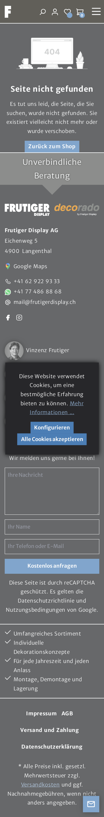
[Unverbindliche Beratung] (91, 804)
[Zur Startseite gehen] (5, 12)
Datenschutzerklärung (52, 747)
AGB (67, 713)
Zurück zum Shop (52, 146)
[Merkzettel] (67, 12)
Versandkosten (40, 785)
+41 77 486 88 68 (38, 291)
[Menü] (96, 11)
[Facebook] (8, 317)
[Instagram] (19, 317)
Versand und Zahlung (49, 730)
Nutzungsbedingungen (35, 610)
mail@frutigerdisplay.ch (45, 302)
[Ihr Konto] (55, 12)
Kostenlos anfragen (52, 566)
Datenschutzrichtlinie (46, 601)
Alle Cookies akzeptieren (52, 439)
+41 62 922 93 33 (37, 281)
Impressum (41, 713)
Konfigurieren (52, 427)
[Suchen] (42, 12)
